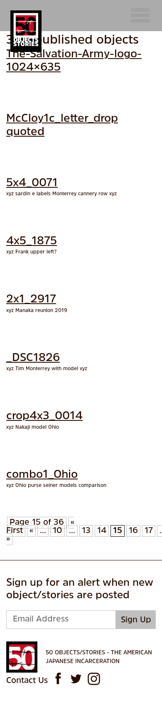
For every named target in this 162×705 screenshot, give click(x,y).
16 (133, 531)
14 (101, 531)
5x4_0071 (32, 183)
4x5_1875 (31, 241)
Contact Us (27, 681)
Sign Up (136, 620)
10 (57, 531)
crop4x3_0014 (44, 416)
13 (86, 531)
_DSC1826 (33, 358)
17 (149, 531)
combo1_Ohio (42, 475)
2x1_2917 (31, 299)
